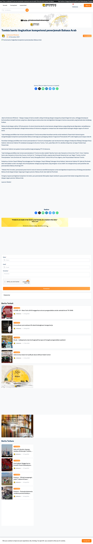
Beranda (5, 5)
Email (4, 264)
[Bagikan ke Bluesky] (50, 88)
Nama (4, 257)
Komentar (6, 271)
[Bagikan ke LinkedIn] (46, 88)
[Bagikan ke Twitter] (39, 88)
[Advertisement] (46, 103)
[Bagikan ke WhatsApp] (57, 88)
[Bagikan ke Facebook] (36, 88)
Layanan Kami (23, 5)
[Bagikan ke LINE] (43, 88)
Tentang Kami (13, 5)
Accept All (87, 541)
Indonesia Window (12, 35)
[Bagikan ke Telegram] (53, 88)
